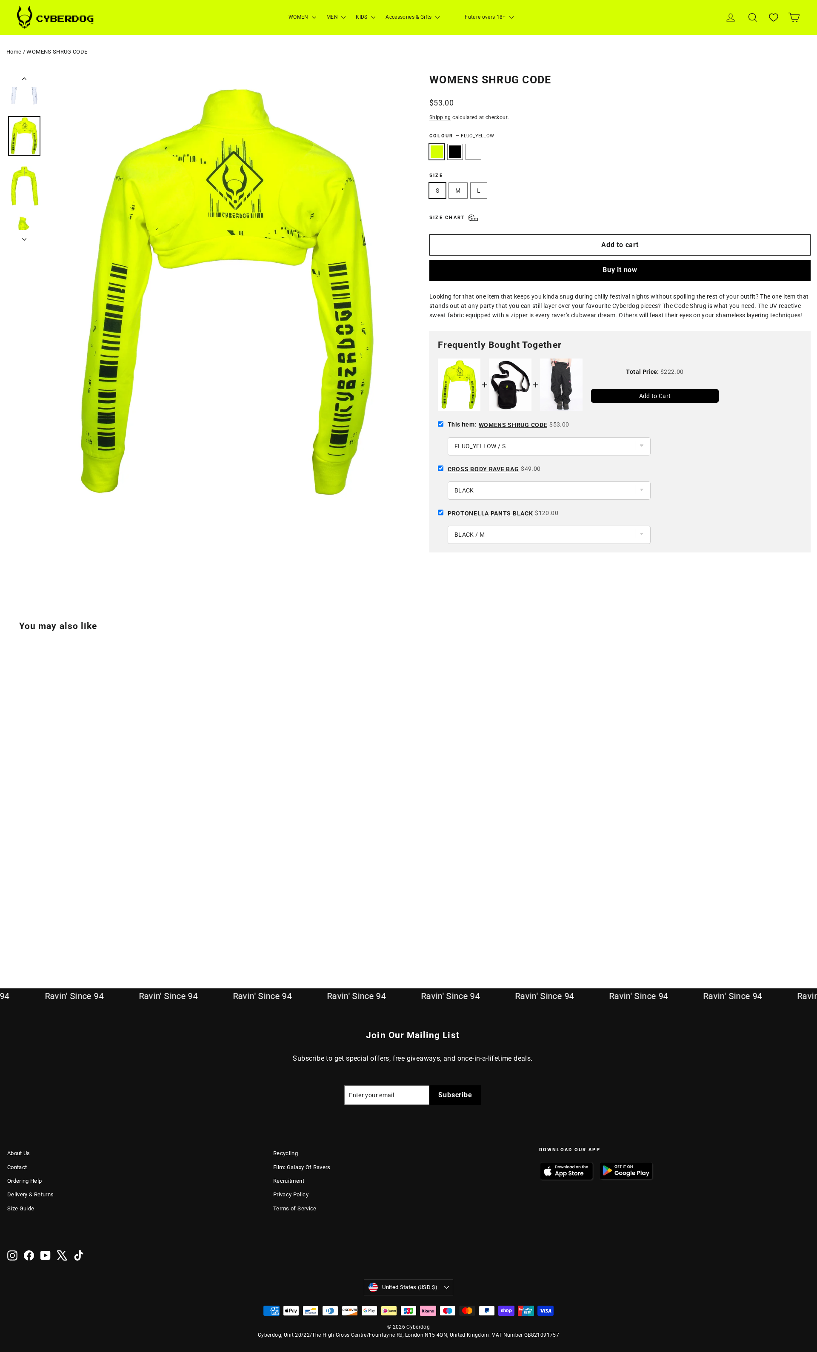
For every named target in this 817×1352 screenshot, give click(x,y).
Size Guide (20, 1208)
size (436, 175)
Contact (17, 1167)
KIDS (362, 17)
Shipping (440, 117)
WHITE (473, 151)
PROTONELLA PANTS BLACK (490, 513)
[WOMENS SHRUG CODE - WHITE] (33, 930)
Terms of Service (295, 1208)
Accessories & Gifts (409, 17)
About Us (18, 1153)
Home (13, 51)
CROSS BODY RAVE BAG (483, 469)
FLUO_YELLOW (436, 151)
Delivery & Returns (30, 1194)
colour (461, 136)
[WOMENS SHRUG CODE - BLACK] (23, 930)
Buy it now (620, 270)
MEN (332, 17)
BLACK (455, 151)
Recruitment (288, 1181)
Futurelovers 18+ (486, 17)
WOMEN (299, 17)
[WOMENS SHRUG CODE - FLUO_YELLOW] (12, 930)
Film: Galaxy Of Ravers (302, 1167)
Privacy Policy (291, 1194)
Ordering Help (24, 1181)
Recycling (285, 1153)
